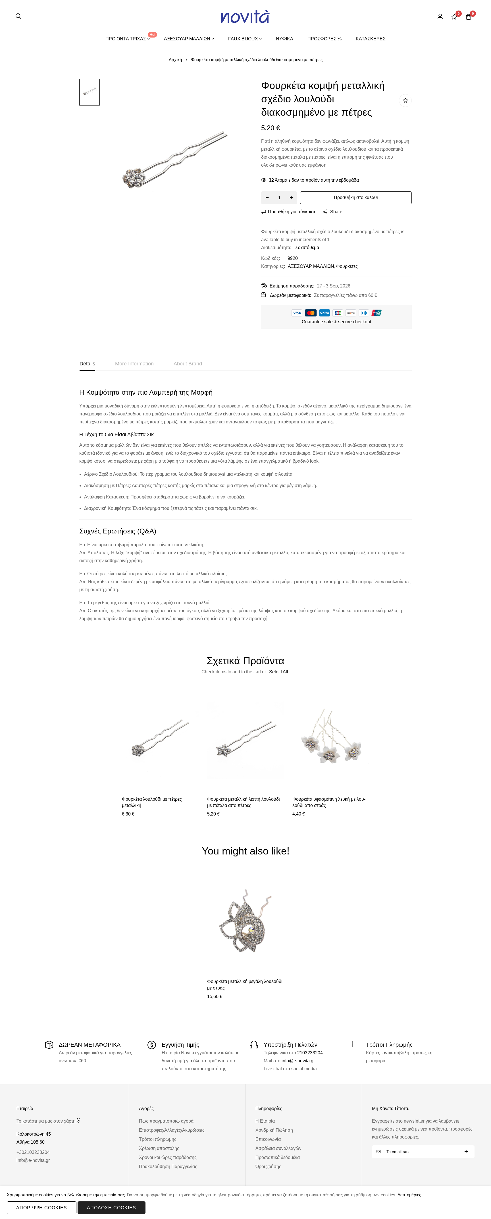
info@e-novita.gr (298, 1060)
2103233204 (310, 1052)
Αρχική (175, 59)
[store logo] (245, 16)
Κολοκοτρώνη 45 (33, 1134)
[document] (245, 1203)
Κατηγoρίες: (273, 266)
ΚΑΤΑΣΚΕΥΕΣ (371, 38)
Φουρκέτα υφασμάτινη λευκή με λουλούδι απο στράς (328, 802)
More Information (134, 364)
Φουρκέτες (347, 266)
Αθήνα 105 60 (30, 1142)
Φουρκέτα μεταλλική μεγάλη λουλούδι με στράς (244, 984)
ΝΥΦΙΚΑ (284, 38)
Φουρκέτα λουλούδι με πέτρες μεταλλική (152, 802)
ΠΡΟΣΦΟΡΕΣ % (324, 38)
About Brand (188, 364)
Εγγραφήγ (466, 1151)
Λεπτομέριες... (411, 1194)
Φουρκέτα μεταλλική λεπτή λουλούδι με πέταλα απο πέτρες (243, 802)
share (336, 211)
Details (87, 364)
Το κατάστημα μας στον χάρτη (46, 1121)
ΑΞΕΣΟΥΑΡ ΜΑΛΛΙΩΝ (311, 266)
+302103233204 (33, 1152)
